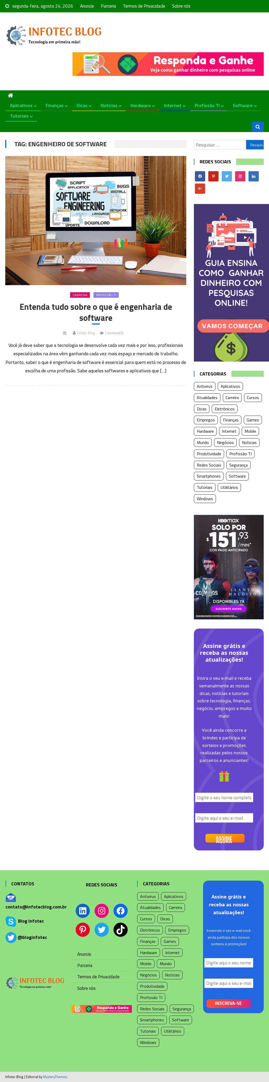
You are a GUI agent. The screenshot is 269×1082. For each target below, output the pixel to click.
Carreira (80, 294)
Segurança (238, 465)
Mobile (250, 431)
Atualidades (207, 397)
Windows (205, 498)
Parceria (108, 6)
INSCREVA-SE (228, 1003)
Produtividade (209, 454)
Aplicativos (21, 105)
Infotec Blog (86, 333)
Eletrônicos (225, 409)
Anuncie (87, 6)
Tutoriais (19, 115)
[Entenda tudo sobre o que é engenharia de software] (95, 220)
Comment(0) (114, 333)
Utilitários (229, 487)
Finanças (55, 105)
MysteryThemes (55, 1076)
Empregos (206, 420)
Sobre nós (181, 6)
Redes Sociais (209, 465)
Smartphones (209, 476)
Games (253, 420)
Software (243, 105)
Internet (173, 105)
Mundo (203, 442)
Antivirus (205, 386)
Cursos (253, 397)
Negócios (225, 442)
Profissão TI (207, 105)
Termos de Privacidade (144, 6)
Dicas (82, 105)
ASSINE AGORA (224, 838)
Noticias (109, 105)
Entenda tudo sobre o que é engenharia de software (96, 312)
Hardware (141, 105)
